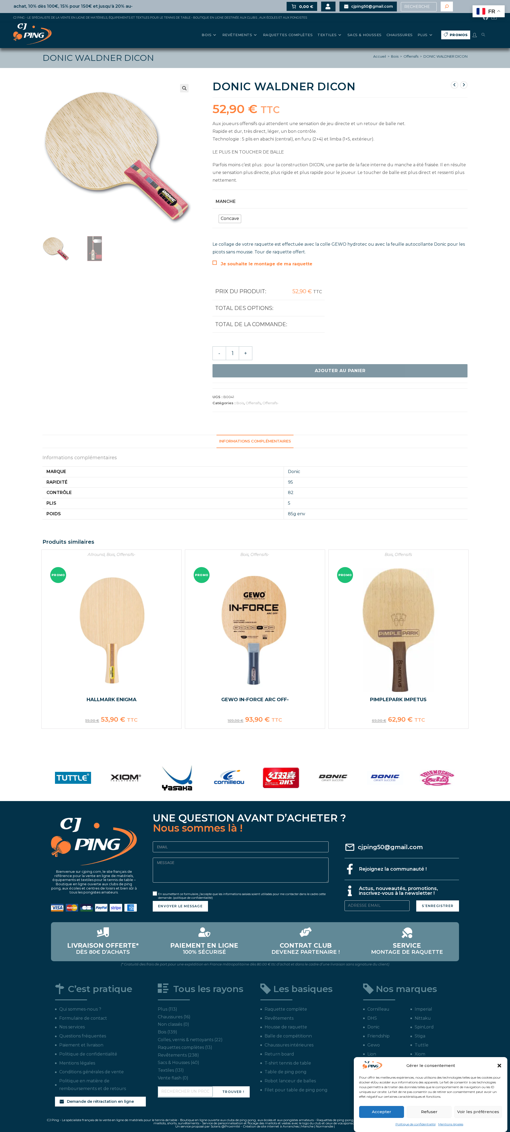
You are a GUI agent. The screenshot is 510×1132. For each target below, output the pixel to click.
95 (290, 482)
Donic (294, 471)
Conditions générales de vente (91, 1071)
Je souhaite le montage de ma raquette (266, 263)
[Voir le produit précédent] (454, 85)
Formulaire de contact (83, 1018)
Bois (394, 56)
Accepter (381, 1111)
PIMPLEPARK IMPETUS (398, 699)
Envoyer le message (180, 906)
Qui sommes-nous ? (80, 1009)
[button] (499, 1065)
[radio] (230, 219)
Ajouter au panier (340, 370)
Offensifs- (270, 403)
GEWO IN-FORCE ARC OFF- (255, 699)
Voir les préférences (478, 1111)
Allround (96, 554)
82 (291, 492)
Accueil (379, 56)
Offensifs (410, 56)
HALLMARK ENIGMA (112, 699)
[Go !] (447, 6)
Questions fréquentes (82, 1036)
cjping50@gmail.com (390, 847)
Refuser (429, 1111)
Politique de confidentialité (416, 1124)
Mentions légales (450, 1124)
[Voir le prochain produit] (464, 85)
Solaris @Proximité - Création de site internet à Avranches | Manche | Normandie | (273, 1126)
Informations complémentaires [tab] (255, 441)
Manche (226, 201)
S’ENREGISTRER (437, 906)
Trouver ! (233, 1092)
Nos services (72, 1026)
